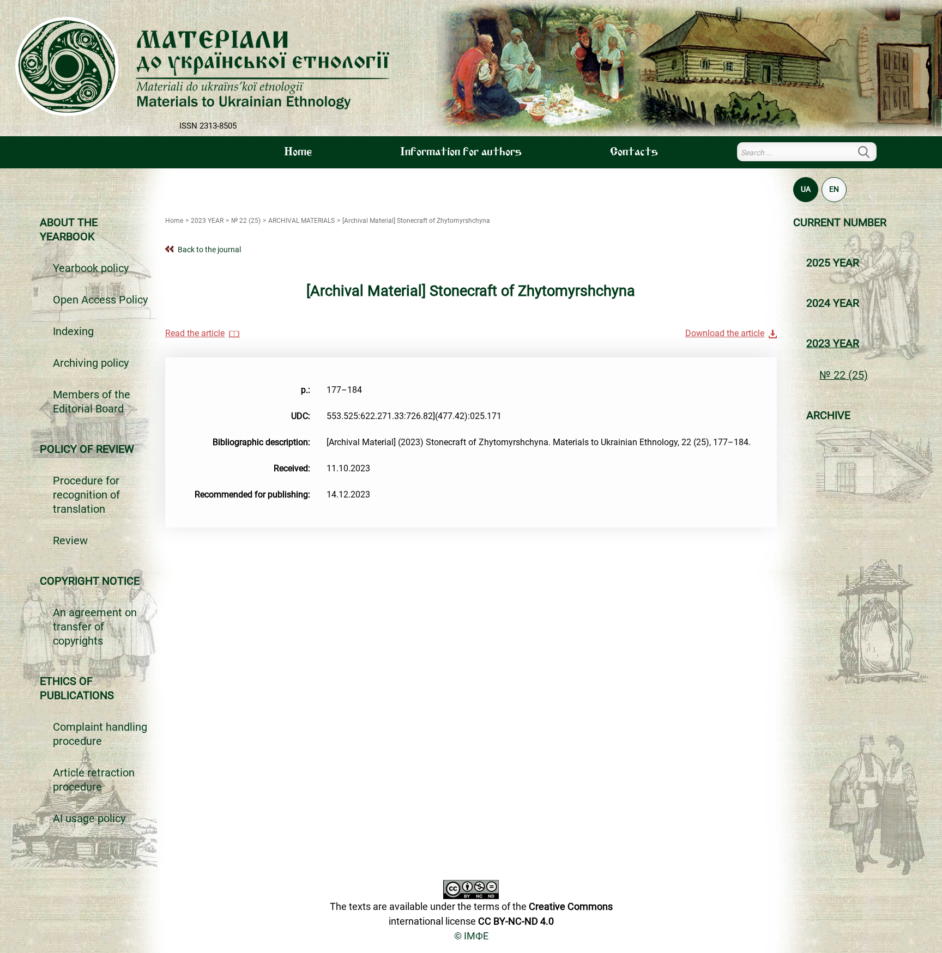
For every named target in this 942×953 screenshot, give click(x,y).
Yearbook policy (91, 268)
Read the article (195, 333)
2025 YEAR (832, 262)
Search (870, 152)
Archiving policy (91, 362)
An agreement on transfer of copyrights (95, 626)
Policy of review (87, 449)
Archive (828, 415)
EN (834, 189)
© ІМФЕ (471, 936)
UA (806, 189)
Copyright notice (90, 580)
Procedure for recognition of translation (86, 494)
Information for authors (461, 152)
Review (70, 540)
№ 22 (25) (843, 374)
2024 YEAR (832, 302)
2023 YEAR (832, 343)
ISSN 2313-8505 (208, 126)
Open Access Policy (100, 299)
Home (298, 152)
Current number (839, 222)
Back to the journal (209, 249)
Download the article (724, 333)
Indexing (73, 331)
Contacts (634, 152)
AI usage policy (89, 818)
